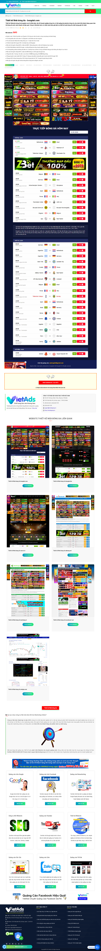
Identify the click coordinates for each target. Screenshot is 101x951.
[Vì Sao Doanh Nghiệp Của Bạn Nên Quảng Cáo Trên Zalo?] (50, 867)
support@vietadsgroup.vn (50, 408)
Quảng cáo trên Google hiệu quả (74, 911)
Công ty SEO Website (15, 816)
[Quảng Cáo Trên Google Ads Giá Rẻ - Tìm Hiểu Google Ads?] (19, 784)
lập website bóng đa (65, 65)
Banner (59, 5)
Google (44, 5)
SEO (74, 5)
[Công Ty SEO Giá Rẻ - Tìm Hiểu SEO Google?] (19, 826)
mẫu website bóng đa (37, 65)
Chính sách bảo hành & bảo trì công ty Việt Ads (46, 935)
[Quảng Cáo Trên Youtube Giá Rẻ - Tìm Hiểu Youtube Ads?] (50, 826)
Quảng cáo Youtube (45, 816)
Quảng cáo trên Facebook (47, 774)
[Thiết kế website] (81, 826)
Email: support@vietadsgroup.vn (29, 1)
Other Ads (67, 5)
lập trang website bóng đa (86, 65)
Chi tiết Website (28, 485)
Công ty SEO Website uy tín (73, 923)
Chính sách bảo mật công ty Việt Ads (44, 931)
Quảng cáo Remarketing (78, 774)
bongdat (16, 65)
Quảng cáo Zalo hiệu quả (73, 939)
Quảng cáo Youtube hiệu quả (74, 927)
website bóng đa (29, 65)
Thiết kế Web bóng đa (50, 708)
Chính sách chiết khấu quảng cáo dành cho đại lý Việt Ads (48, 919)
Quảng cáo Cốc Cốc (15, 857)
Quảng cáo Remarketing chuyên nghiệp (76, 919)
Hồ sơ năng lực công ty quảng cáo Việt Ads (46, 923)
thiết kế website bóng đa (47, 65)
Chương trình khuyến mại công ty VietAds (45, 943)
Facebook (52, 5)
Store (87, 5)
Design (80, 5)
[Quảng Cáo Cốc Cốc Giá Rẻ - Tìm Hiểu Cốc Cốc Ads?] (20, 867)
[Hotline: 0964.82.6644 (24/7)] (4, 947)
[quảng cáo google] (50, 763)
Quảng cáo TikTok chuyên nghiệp (74, 943)
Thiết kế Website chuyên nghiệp (74, 931)
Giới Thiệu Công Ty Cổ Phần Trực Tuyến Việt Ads (47, 911)
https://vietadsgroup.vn (50, 410)
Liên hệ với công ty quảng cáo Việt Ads (45, 939)
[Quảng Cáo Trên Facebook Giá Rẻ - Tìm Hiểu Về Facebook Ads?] (50, 784)
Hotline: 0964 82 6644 (13, 1)
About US (37, 5)
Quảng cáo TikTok (76, 857)
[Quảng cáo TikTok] (81, 867)
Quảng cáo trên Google (16, 774)
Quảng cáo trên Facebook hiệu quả (75, 915)
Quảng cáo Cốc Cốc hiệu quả (74, 935)
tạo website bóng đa (56, 65)
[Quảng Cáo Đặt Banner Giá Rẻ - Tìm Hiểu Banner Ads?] (81, 784)
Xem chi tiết (20, 803)
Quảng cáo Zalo (44, 857)
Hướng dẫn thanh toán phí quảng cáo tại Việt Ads (47, 915)
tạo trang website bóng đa (75, 65)
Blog (93, 5)
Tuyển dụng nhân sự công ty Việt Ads (44, 927)
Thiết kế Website (75, 816)
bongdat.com (22, 65)
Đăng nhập (34, 408)
